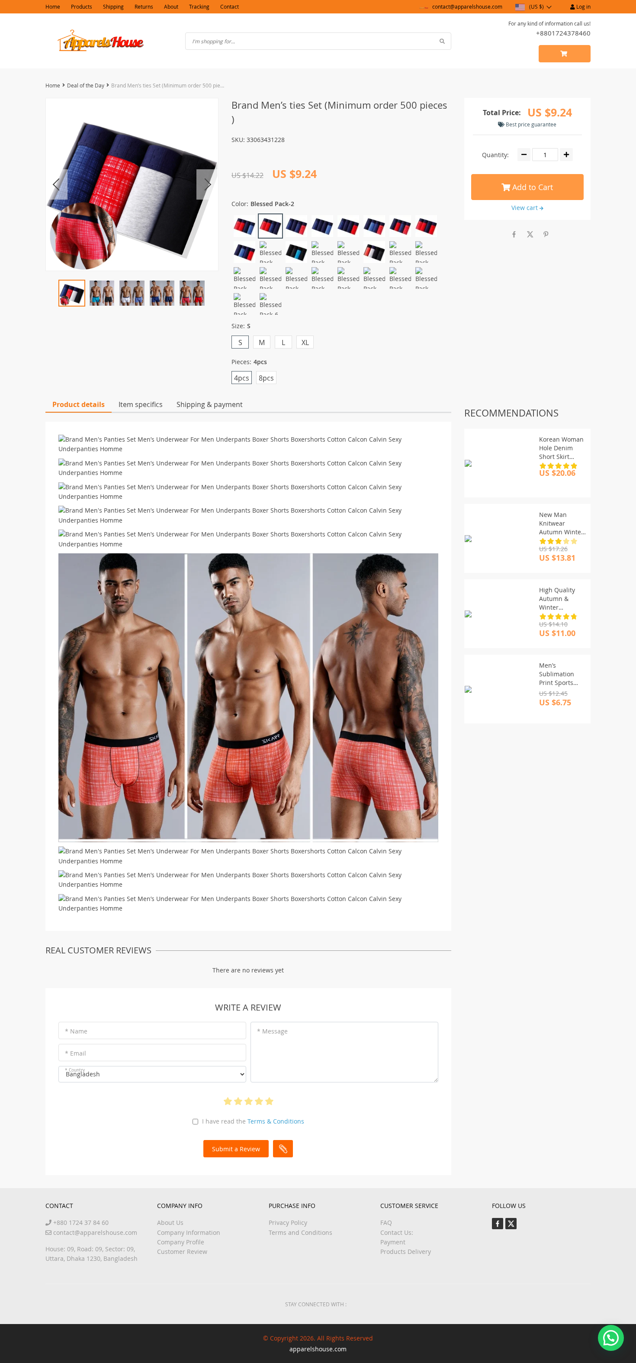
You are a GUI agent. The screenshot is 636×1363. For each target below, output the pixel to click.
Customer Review (182, 1251)
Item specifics (141, 404)
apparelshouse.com (318, 1349)
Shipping (113, 6)
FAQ (386, 1222)
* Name (76, 1031)
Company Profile (180, 1242)
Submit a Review (236, 1149)
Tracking (199, 6)
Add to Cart (531, 187)
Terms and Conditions (300, 1232)
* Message (272, 1031)
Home (52, 6)
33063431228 (266, 140)
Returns (144, 6)
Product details (78, 404)
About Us (170, 1222)
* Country (75, 1070)
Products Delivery (405, 1251)
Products (81, 6)
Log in (583, 6)
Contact (229, 6)
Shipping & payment (210, 404)
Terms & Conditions (275, 1121)
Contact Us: (396, 1232)
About (171, 6)
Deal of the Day (85, 85)
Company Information (188, 1232)
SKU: (238, 140)
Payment (392, 1242)
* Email (75, 1053)
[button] (611, 1338)
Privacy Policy (288, 1222)
